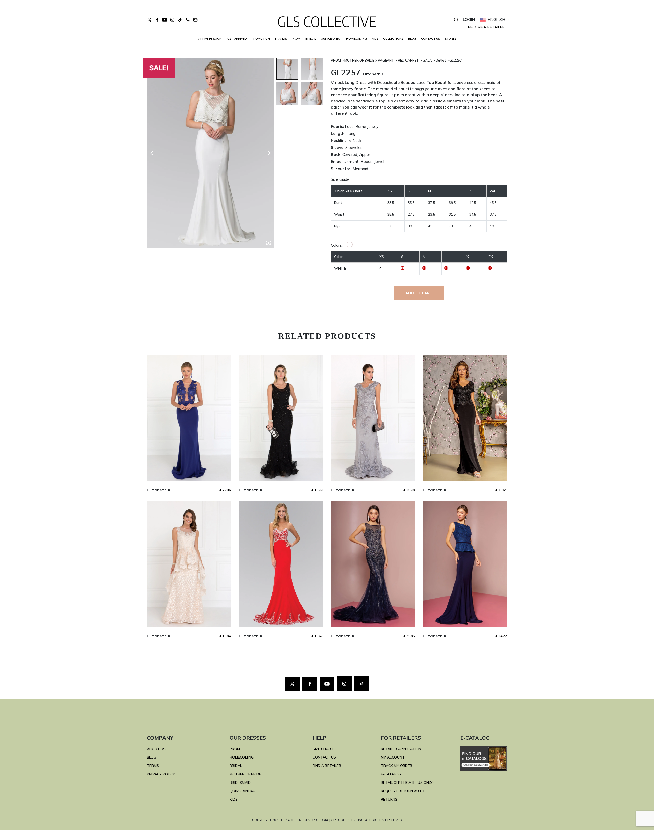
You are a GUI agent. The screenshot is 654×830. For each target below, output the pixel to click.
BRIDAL (236, 765)
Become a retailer (486, 27)
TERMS (153, 765)
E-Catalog (391, 774)
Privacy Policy (161, 774)
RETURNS (389, 799)
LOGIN (469, 19)
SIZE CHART (323, 749)
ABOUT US (156, 749)
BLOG (412, 38)
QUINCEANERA (331, 38)
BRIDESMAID (240, 782)
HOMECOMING (356, 38)
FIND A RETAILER (327, 765)
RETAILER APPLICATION (401, 749)
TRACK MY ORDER (396, 765)
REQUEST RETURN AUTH (402, 791)
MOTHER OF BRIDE (245, 774)
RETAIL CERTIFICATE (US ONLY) (407, 782)
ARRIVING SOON (209, 38)
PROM (296, 38)
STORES (450, 38)
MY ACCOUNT (393, 757)
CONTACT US (430, 38)
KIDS (375, 38)
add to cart (419, 293)
